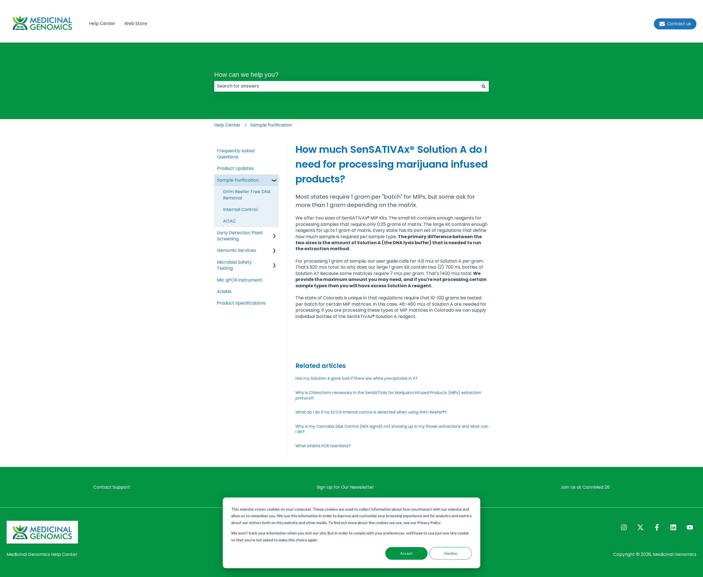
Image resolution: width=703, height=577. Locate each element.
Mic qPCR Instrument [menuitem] (239, 280)
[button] (274, 180)
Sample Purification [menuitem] (238, 180)
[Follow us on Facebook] (656, 527)
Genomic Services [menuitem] (236, 250)
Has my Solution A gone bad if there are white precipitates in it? (356, 378)
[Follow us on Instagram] (624, 527)
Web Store (135, 24)
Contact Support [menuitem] (111, 487)
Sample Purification (271, 125)
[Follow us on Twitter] (640, 527)
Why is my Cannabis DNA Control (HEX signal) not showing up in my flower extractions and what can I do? (391, 429)
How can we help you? (246, 74)
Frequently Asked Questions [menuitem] (236, 154)
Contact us (679, 24)
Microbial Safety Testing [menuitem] (234, 265)
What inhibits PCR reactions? (322, 446)
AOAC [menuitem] (229, 221)
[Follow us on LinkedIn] (673, 527)
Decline (450, 553)
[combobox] (346, 86)
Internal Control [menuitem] (240, 209)
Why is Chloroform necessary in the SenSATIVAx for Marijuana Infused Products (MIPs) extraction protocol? (388, 395)
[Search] (483, 86)
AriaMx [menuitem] (224, 291)
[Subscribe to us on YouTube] (689, 527)
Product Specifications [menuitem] (241, 303)
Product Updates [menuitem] (235, 168)
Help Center (102, 24)
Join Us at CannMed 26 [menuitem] (585, 487)
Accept (406, 553)
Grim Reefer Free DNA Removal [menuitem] (247, 194)
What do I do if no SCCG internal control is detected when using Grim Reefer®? (371, 412)
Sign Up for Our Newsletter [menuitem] (345, 487)
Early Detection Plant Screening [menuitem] (240, 236)
